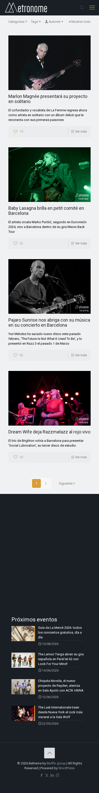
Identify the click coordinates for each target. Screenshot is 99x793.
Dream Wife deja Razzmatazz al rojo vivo (49, 431)
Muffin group (56, 763)
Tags (34, 22)
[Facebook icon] (41, 775)
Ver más (81, 131)
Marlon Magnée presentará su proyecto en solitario (47, 99)
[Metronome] (26, 7)
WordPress (66, 768)
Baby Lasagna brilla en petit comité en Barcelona (46, 210)
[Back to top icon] (49, 753)
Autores (54, 22)
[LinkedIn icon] (52, 775)
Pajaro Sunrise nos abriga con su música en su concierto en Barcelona (49, 322)
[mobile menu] (92, 7)
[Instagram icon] (57, 775)
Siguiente (66, 483)
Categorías (16, 22)
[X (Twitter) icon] (47, 775)
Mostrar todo (81, 22)
